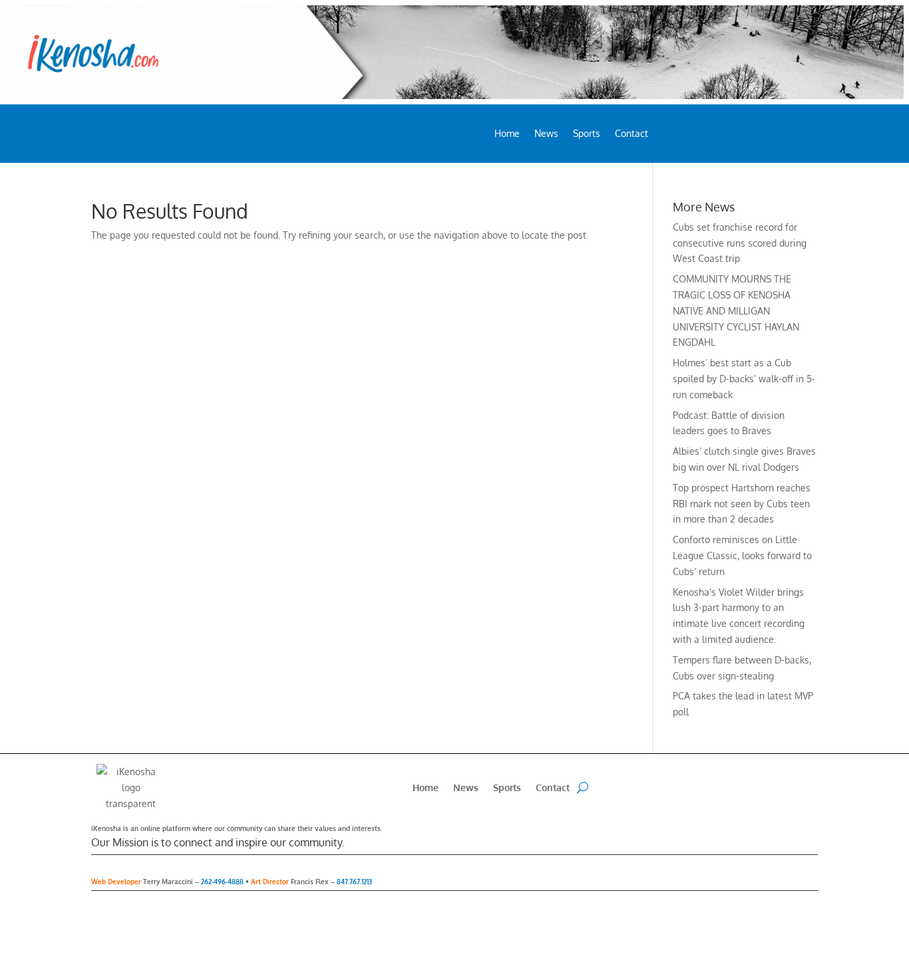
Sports (586, 134)
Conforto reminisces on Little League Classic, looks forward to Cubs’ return (742, 555)
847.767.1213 (354, 882)
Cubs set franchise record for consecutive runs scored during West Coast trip (740, 243)
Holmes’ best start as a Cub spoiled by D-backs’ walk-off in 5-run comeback (744, 378)
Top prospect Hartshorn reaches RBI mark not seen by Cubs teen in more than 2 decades (742, 503)
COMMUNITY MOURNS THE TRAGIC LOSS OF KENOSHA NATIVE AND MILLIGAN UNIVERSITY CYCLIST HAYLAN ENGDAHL (736, 310)
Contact (631, 134)
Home (507, 134)
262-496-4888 (222, 882)
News (546, 134)
